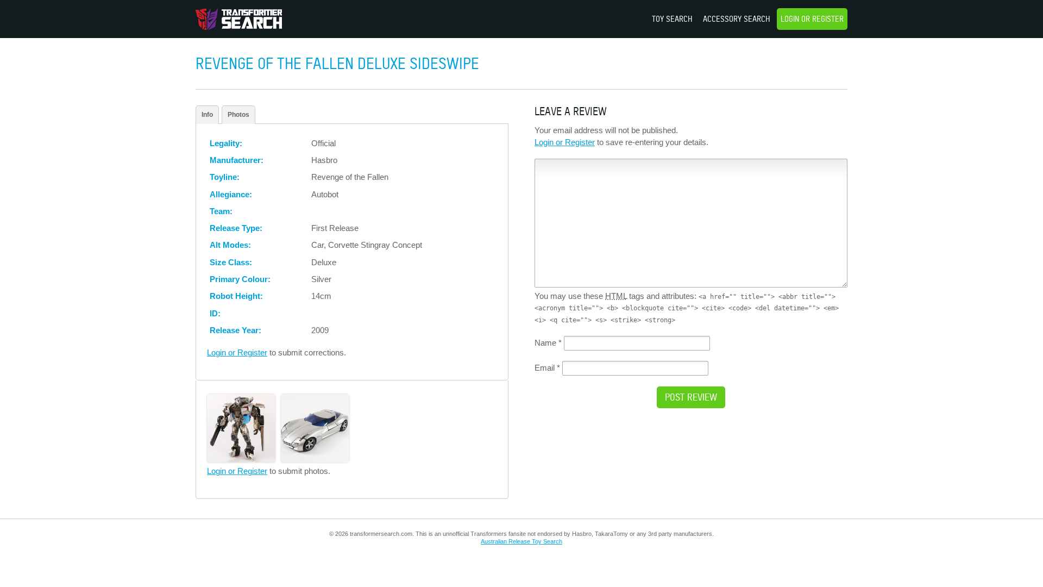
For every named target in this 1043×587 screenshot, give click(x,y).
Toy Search (672, 19)
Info (207, 114)
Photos (238, 114)
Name (548, 342)
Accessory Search (736, 19)
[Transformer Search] (239, 19)
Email (547, 367)
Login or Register (812, 19)
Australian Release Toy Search (521, 541)
